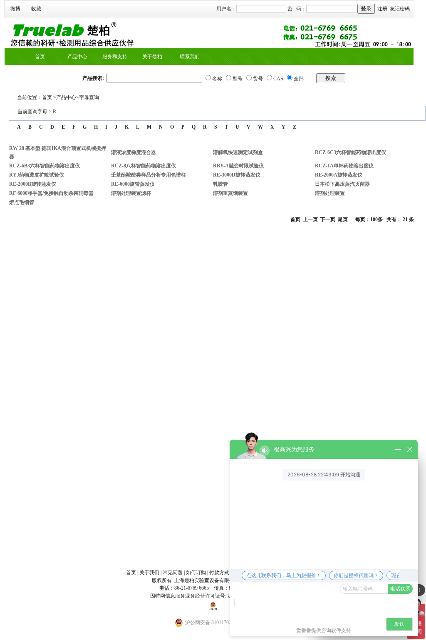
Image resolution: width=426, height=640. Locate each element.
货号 (258, 79)
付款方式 (219, 572)
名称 (217, 79)
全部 (299, 79)
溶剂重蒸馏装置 (230, 193)
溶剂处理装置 (330, 193)
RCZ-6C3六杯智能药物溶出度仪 (350, 152)
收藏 (36, 9)
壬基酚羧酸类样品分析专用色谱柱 (148, 175)
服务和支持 (114, 57)
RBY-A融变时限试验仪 (238, 166)
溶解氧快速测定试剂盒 (238, 152)
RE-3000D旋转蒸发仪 (236, 175)
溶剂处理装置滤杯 (131, 193)
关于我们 (149, 572)
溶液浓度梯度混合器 (133, 152)
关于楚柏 (152, 57)
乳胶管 (220, 184)
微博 (15, 9)
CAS (278, 79)
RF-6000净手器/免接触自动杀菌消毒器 (51, 193)
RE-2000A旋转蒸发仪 (338, 175)
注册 (382, 9)
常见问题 (173, 572)
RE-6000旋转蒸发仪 (133, 184)
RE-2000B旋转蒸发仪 (32, 184)
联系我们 (190, 57)
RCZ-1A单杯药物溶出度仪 (344, 166)
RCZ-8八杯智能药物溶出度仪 (143, 166)
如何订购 (196, 572)
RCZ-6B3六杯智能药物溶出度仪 (44, 166)
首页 (40, 57)
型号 (238, 79)
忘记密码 (400, 9)
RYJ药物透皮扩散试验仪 (36, 175)
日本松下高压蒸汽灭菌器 (342, 184)
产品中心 (77, 57)
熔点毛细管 (21, 202)
